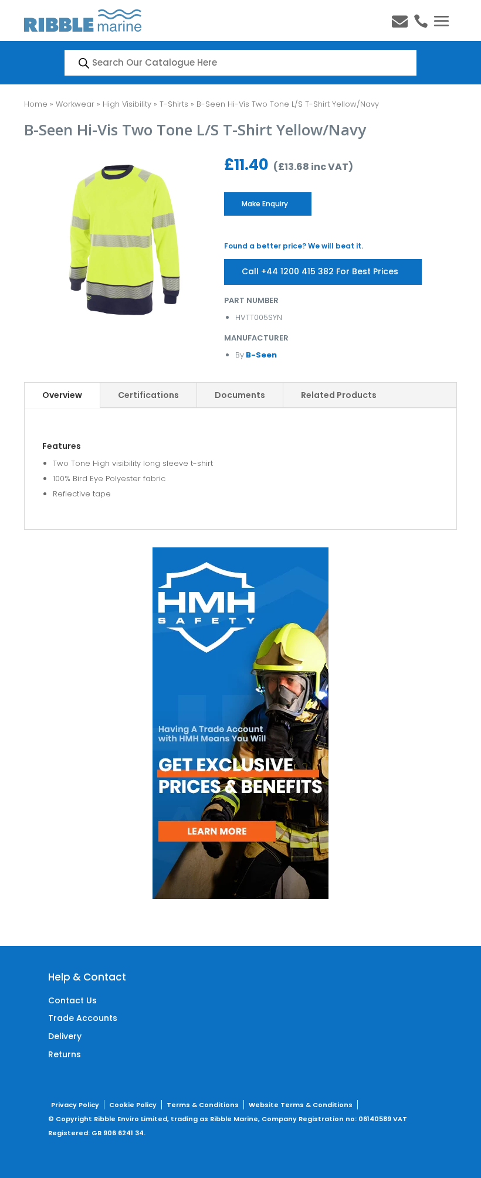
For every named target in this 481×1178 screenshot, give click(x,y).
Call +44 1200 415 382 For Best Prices (320, 271)
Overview (62, 395)
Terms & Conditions (203, 1104)
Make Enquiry (265, 204)
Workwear (75, 104)
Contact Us (72, 1000)
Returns (64, 1054)
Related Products (339, 395)
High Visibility (127, 104)
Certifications (148, 395)
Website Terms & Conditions (301, 1104)
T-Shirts (174, 104)
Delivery (65, 1036)
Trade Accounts (82, 1018)
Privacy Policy (75, 1104)
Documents (240, 395)
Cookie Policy (133, 1104)
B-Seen (260, 354)
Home (36, 104)
